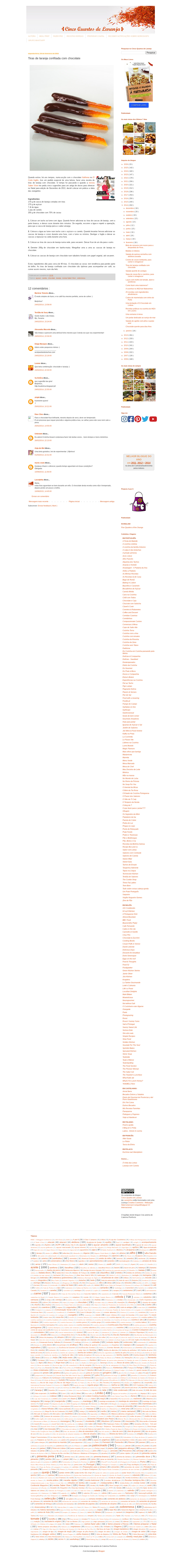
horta (40, 1380)
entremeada (141, 1342)
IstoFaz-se (115, 1385)
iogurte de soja (79, 1385)
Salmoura (45, 1493)
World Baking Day (92, 1539)
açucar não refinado (96, 1247)
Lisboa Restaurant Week (73, 1396)
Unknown (39, 434)
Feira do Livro (91, 1358)
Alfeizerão (76, 1253)
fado (72, 1350)
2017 (126, 195)
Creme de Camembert (61, 1330)
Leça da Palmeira (82, 1390)
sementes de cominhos (89, 1501)
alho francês (150, 1253)
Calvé (94, 1288)
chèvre (45, 1302)
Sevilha (153, 1504)
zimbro (142, 1539)
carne (38, 1293)
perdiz (65, 1451)
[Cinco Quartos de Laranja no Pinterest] (137, 421)
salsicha (87, 1493)
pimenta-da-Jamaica (123, 1457)
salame (111, 1490)
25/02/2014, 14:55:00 (43, 426)
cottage (61, 1315)
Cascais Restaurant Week (131, 1294)
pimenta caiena (149, 1453)
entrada (96, 1342)
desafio (44, 1335)
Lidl (72, 1393)
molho (109, 1416)
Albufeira (119, 1250)
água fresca (51, 1250)
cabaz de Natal (67, 1285)
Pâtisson (78, 1446)
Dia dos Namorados (121, 1335)
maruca (46, 1406)
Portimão (134, 1462)
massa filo (142, 1406)
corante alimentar (110, 1312)
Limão (99, 1393)
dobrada (79, 1337)
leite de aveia (138, 1390)
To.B (136, 1516)
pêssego (140, 1451)
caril (139, 1290)
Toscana (136, 1519)
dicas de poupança (47, 1337)
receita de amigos (115, 1478)
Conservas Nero (37, 1312)
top (64, 1519)
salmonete (34, 1493)
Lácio (92, 1387)
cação (89, 1285)
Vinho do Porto (120, 1534)
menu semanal (128, 1411)
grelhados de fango (111, 1375)
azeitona (54, 1267)
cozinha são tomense (71, 1327)
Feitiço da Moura (106, 1358)
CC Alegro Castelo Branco (102, 1297)
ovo (88, 1436)
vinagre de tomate (121, 1531)
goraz (154, 1373)
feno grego (141, 1358)
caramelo (105, 1290)
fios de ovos (74, 1363)
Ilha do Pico (92, 1382)
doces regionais (81, 1340)
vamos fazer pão (92, 1524)
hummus (72, 1380)
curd (154, 1330)
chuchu (37, 1305)
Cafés (38, 1288)
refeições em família (76, 1483)
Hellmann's (124, 1378)
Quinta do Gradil (115, 1475)
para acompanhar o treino (125, 1440)
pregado (57, 1467)
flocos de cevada (141, 1363)
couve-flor (60, 1317)
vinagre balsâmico (121, 1529)
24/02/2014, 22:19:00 (43, 356)
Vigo (44, 1529)
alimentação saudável (68, 1256)
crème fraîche (107, 1330)
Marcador (104, 1404)
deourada (34, 1335)
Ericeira (37, 1345)
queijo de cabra (101, 1473)
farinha (93, 1350)
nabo (90, 1424)
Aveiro (101, 1264)
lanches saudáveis (148, 1388)
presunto (34, 1469)
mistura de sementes (52, 1416)
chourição (121, 1302)
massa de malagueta (106, 1406)
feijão (55, 1358)
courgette (73, 1315)
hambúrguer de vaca (73, 1378)
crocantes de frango (122, 1330)
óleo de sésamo (90, 1434)
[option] (139, 85)
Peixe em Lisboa (59, 1448)
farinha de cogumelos (104, 1353)
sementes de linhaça (43, 1504)
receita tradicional (92, 1480)
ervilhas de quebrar (90, 1345)
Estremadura (128, 1347)
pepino (111, 1448)
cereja (48, 1300)
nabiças (81, 1424)
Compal (38, 1310)
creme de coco (77, 1330)
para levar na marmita (58, 1442)
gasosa (36, 1373)
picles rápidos (126, 1453)
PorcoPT (105, 1462)
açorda (38, 1245)
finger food (60, 1363)
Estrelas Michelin (113, 1347)
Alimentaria (83, 1256)
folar (57, 1368)
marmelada (147, 1404)
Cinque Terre (68, 1305)
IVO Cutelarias (139, 1385)
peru (95, 1451)
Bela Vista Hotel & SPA (85, 1275)
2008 (126, 352)
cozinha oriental (99, 1325)
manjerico (76, 1401)
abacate (51, 1242)
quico (43, 1475)
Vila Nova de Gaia (103, 1529)
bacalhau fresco (105, 1268)
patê (69, 1446)
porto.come (78, 1464)
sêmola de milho (127, 1504)
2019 (126, 188)
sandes (65, 1496)
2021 (126, 181)
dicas (33, 1337)
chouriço (132, 1302)
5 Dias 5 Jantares (90, 1239)
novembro (130, 212)
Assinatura (64, 1264)
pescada (114, 1451)
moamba (84, 1416)
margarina (124, 1404)
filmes (50, 1363)
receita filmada (148, 1478)
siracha (103, 1507)
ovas (80, 1437)
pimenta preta (46, 1456)
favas (38, 1358)
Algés (114, 1253)
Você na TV (90, 1537)
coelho (149, 1305)
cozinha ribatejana (54, 1327)
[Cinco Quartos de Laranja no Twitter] (145, 421)
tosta (145, 1519)
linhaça (36, 1396)
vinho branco (83, 1534)
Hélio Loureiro (113, 1378)
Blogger (101, 1551)
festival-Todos (63, 1360)
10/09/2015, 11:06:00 (43, 472)
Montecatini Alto (135, 1419)
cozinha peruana (140, 1325)
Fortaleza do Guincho (82, 1368)
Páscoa (131, 1442)
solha (83, 1510)
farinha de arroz (147, 1350)
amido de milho (105, 1258)
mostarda (90, 1421)
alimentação (52, 1256)
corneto (132, 1312)
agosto (129, 222)
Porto (143, 1462)
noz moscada (50, 1429)
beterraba (44, 1278)
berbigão (136, 1275)
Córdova (123, 1312)
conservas (149, 1310)
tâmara (98, 1512)
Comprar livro (138, 105)
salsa (73, 1493)
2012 (126, 339)
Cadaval (146, 1285)
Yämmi (134, 1539)
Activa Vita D (71, 1245)
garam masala (142, 1370)
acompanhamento (149, 1242)
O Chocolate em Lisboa (68, 1429)
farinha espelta (123, 1355)
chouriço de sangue (149, 1302)
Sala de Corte (85, 1490)
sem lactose (81, 1499)
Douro (103, 1340)
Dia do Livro (95, 1335)
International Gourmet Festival (41, 1385)
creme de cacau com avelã (40, 1330)
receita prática (53, 1480)
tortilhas (126, 1519)
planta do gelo (36, 1462)
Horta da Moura (50, 1380)
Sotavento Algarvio (128, 1510)
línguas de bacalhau (120, 1393)
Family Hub (81, 1350)
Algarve (86, 1253)
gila (119, 1373)
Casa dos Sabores (91, 1294)
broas (119, 1283)
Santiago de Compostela (107, 1496)
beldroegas (101, 1275)
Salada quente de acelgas (136, 271)
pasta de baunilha (47, 1446)
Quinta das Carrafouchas (82, 1475)
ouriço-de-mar (70, 1437)
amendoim (73, 1258)
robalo (125, 1485)
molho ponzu (69, 1419)
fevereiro (129, 242)
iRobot (105, 1385)
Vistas (67, 1537)
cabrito (80, 1285)
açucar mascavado (64, 1247)
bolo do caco (124, 1280)
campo (150, 1288)
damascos (105, 1332)
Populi (75, 1462)
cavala (86, 1297)
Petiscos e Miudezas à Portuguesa (85, 1453)
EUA (32, 1350)
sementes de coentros (70, 1501)
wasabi (120, 1537)
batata (142, 1270)
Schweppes (143, 1496)
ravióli (71, 1478)
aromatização (125, 1261)
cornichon (142, 1312)
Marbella (94, 1404)
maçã (102, 1399)
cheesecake (131, 1300)
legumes (95, 1390)
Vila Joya (52, 1529)
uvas (60, 1524)
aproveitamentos (96, 1261)
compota (48, 1310)
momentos (80, 1419)
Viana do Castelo (135, 1526)
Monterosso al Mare (41, 1421)
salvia (96, 1493)
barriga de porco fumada (93, 1270)
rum (138, 1488)
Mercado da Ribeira (149, 1411)
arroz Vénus (52, 1264)
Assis (74, 1264)
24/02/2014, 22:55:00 (43, 389)
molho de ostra (120, 1416)
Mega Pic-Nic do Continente (55, 1411)
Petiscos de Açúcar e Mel (39, 1453)
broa (110, 1283)
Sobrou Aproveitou (48, 1510)
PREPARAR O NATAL (95, 36)
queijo (46, 1472)
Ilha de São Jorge (47, 1382)
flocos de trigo (58, 1365)
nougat (128, 1426)
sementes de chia (50, 1501)
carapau (116, 1290)
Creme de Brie (148, 1327)
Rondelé (53, 1488)
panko (64, 1440)
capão (96, 1290)
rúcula (119, 1488)
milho (140, 1414)
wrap (104, 1539)
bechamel (57, 1275)
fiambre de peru (148, 1360)
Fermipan (41, 1360)
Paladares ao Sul (43, 1440)
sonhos (91, 1510)
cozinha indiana (111, 1322)
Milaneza (104, 1414)
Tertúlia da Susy (41, 313)
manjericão (60, 1401)
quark (36, 1473)
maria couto (40, 463)
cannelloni (67, 1290)
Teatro (41, 1516)
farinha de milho (68, 1355)
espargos (127, 1345)
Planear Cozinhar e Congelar (143, 1459)
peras (42, 1451)
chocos (111, 1302)
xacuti (111, 1539)
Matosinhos (114, 1409)
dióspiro (60, 1337)
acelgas (127, 1242)
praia (145, 1464)
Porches (84, 1462)
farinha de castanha (68, 1353)
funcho (91, 1370)
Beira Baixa (69, 1275)
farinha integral (139, 1355)
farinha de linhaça (136, 1353)
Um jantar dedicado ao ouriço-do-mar (140, 318)
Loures (64, 1399)
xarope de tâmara (122, 1539)
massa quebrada (65, 1409)
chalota (97, 1300)
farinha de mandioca (51, 1355)
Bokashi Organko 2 (69, 1280)
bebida (119, 1273)
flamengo (104, 1363)
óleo (57, 1431)
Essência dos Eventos (87, 1347)
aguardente (84, 1250)
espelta (151, 1345)
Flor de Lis (99, 1365)
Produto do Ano (74, 1469)
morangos (65, 1421)
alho (133, 1252)
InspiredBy (149, 1382)
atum (81, 1264)
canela (44, 278)
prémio (66, 1467)
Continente (72, 1312)
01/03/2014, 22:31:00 (43, 455)
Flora (124, 1365)
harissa (87, 1378)
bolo (93, 1280)
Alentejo (39, 1253)
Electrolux (147, 1340)
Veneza (88, 1526)
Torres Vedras (104, 1519)
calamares (69, 1288)
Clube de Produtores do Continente (114, 1305)
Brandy (76, 1283)
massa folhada (48, 1409)
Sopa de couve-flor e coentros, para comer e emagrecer (140, 275)
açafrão (108, 1242)
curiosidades (39, 1332)
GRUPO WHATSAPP (36, 40)
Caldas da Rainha (82, 1288)
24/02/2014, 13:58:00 (43, 305)
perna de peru (75, 1451)
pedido (147, 1446)
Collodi (104, 1307)
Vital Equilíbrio (78, 1537)
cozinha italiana (141, 1322)
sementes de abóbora (117, 1499)
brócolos (128, 1283)
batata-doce (45, 1272)
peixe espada (76, 1448)
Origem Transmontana (39, 1437)
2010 (126, 345)
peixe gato (88, 1448)
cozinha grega (96, 1322)
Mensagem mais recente (38, 501)
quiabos (151, 1473)
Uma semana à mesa (134, 314)
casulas (66, 1297)
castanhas (147, 1294)
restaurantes (107, 1483)
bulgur (154, 1283)
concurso (99, 1310)
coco (139, 1305)
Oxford (117, 1437)
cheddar (120, 1300)
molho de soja (150, 1416)
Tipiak (118, 1516)
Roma (142, 1485)
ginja (140, 1373)
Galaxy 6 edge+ (120, 1370)
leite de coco (151, 1390)
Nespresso (72, 1426)
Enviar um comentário (40, 496)
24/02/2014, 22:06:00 (43, 336)
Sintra (95, 1507)
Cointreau (94, 1307)
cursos (52, 1332)
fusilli (100, 1370)
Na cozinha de (70, 1424)
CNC (132, 1305)
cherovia (34, 1302)
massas (90, 1408)
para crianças (40, 1442)
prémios (76, 1467)
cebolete (137, 1297)
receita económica (132, 1478)
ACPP (58, 1245)
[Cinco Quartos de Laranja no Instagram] (124, 421)
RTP (111, 1488)
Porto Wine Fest (65, 1464)
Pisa (75, 1459)
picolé (136, 1453)
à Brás (102, 1239)
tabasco (74, 1512)
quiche (34, 1475)
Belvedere (125, 1275)
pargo (89, 1442)
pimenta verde (84, 1457)
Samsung (129, 1493)
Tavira (33, 1516)
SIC (52, 1507)
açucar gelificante (47, 1247)
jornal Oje (51, 1387)
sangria (76, 1496)
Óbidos (127, 1429)
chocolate (51, 278)
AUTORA (32, 36)
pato (86, 1446)
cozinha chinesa (68, 1320)
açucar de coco (142, 1245)
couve (98, 1315)
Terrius (99, 1516)
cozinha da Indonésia (103, 1320)
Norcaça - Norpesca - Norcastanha (109, 1426)
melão (104, 1411)
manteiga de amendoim (128, 1401)
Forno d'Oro (67, 1368)
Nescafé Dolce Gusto (48, 1426)
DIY (70, 1337)
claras (88, 1305)
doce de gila (114, 1337)
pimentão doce (143, 1456)
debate (123, 1332)
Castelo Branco (53, 1297)
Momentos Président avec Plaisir (101, 1419)
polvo (55, 1462)
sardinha (122, 1496)
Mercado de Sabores (41, 1414)
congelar (138, 1310)
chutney (48, 1305)
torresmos (115, 1519)
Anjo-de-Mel (40, 448)
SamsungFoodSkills (145, 1493)
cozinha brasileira (53, 1320)
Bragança (66, 1283)
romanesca (35, 1488)
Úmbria (43, 1524)
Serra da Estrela (142, 1504)
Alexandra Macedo (43, 329)
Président (148, 1467)
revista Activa (125, 1483)
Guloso (36, 1378)
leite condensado (121, 1390)
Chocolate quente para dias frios (138, 327)
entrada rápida (113, 1342)
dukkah (111, 1340)
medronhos (38, 1411)
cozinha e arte (137, 1320)
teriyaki (91, 1516)
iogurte (66, 1385)
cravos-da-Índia (134, 1327)
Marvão (55, 1406)
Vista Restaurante (54, 1537)
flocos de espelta (44, 1365)
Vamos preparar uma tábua (48, 1526)
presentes (115, 1467)
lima (79, 1393)
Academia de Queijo (94, 1242)
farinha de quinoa (85, 1355)
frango (140, 1367)
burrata (37, 1285)
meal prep (125, 1409)
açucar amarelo (101, 1245)
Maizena (150, 1399)
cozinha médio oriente (65, 1325)
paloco (55, 1440)
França (130, 1368)
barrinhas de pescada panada (115, 1270)
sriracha (142, 1510)
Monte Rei (122, 1419)
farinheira (152, 1355)
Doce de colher (100, 1337)
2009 (126, 349)
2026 (126, 164)
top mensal (75, 1519)
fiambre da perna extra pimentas (112, 1360)
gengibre (107, 1373)
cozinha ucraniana (106, 1327)
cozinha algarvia (116, 1317)
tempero (61, 1516)
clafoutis (80, 1305)
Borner (154, 1280)
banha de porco (53, 1270)
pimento (35, 1459)
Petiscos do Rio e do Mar (60, 1453)
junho (128, 229)
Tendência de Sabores (76, 1516)
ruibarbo (130, 1488)
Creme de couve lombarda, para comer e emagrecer (138, 261)
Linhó (44, 1396)
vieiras (36, 1529)
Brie (84, 1283)
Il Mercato (131, 1380)
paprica (106, 1440)
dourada (94, 1340)
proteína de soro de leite (131, 1469)
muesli (36, 1424)
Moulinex (106, 1421)
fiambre (93, 1360)
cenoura (35, 1299)
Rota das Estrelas (78, 1488)
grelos (124, 1375)
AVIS (119, 1264)
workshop (74, 1539)
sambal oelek (117, 1493)
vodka (100, 1537)
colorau (113, 1307)
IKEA (123, 1380)
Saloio (54, 1493)
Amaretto (150, 1256)
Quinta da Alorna (65, 1475)
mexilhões (69, 1414)
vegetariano (76, 1527)
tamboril (119, 1512)
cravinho (120, 1328)
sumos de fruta (44, 1512)
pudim (145, 1469)
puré (154, 1469)
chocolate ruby (99, 1302)
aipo (94, 1250)
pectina (138, 1446)
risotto (102, 1485)
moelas (93, 1416)
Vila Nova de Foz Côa (85, 1529)
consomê (50, 1312)
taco (82, 1512)
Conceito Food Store (84, 1310)
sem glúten (70, 1499)
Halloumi (45, 1378)
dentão (151, 1332)
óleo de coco (117, 1431)
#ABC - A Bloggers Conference (41, 1239)
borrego (37, 1283)
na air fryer (56, 1424)
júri (59, 1387)
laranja (58, 278)
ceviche (70, 1300)
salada (97, 1490)
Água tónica (63, 1250)
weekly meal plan (134, 1536)
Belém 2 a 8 (114, 1275)
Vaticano (64, 1526)
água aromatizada (150, 1247)
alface (55, 1253)
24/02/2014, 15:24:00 (43, 322)
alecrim (153, 1250)
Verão (97, 1526)
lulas (93, 1399)
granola (87, 1375)
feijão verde (68, 1358)
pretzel (45, 1469)
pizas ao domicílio (107, 1459)
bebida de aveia (150, 1273)
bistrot (33, 1280)
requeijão (93, 1483)
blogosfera (42, 1280)
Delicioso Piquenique (137, 1332)
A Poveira (153, 1239)
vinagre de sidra (104, 1531)
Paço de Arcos (140, 1437)
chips (65, 1302)
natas (126, 1424)
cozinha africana (83, 1317)
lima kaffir (88, 1393)
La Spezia (83, 1387)
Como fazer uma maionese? (137, 285)
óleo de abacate (70, 1431)
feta (74, 1360)
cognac (60, 1307)
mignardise (94, 1414)
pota (122, 1464)
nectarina (138, 1424)
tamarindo (109, 1512)
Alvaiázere (139, 1256)
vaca (68, 1524)
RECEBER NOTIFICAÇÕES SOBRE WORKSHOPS (128, 36)
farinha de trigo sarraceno (104, 1355)
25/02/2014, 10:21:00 (43, 406)
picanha (105, 1453)
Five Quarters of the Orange (132, 527)
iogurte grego (93, 1385)
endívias (78, 1342)
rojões (134, 1485)
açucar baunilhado (123, 1245)
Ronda (44, 1488)
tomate (35, 1518)
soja (61, 1510)
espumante (52, 1347)
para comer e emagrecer (147, 1440)
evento (42, 1350)
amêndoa (58, 1258)
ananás (130, 1258)
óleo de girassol (134, 1431)
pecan (128, 1446)
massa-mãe (79, 1409)
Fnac (40, 1368)
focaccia (48, 1368)
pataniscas (60, 1446)
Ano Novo (70, 1261)
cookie (98, 1312)
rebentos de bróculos (97, 1478)
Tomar (151, 1516)
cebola (119, 1296)
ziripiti (37, 397)
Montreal (54, 1421)
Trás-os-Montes (72, 1521)
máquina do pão (58, 1404)
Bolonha (135, 1280)
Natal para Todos (113, 1424)
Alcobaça (143, 1250)
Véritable (107, 1526)
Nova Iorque (152, 1426)
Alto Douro (128, 1256)
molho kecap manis (54, 1419)
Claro (97, 1305)
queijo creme (64, 1473)
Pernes (87, 1451)
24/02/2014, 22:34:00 (43, 370)
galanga (108, 1370)
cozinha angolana (131, 1317)
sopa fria (113, 1510)
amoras (120, 1258)
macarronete (125, 1399)
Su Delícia (39, 378)
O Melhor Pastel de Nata (113, 1429)
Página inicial (74, 501)
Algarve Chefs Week (102, 1253)
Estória (101, 1347)
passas (142, 1442)
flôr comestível (71, 1365)
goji (147, 1373)
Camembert (130, 1288)
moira (101, 1416)
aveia (91, 1264)
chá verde (87, 1300)
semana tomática (96, 1499)
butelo (45, 1285)
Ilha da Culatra (143, 1380)
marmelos (35, 1406)
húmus (90, 1380)
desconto (55, 1335)
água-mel (73, 1250)
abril (128, 236)
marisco (134, 1404)
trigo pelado (86, 1521)
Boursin (57, 1283)
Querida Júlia (140, 1473)
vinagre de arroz (139, 1529)
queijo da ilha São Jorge (83, 1473)
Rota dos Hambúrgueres (97, 1488)
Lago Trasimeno (103, 1387)
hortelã (62, 1380)
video (147, 1526)
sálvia (104, 1493)
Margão (114, 1404)
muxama (46, 1424)
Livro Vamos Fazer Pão (120, 1396)
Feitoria (118, 1358)
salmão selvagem (147, 1490)
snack (112, 1507)
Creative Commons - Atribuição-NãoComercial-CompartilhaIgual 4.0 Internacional (137, 1205)
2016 (126, 198)
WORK (51, 1539)
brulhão (139, 1283)
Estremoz (139, 1347)
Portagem (124, 1462)
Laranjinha (39, 480)
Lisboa (53, 1396)
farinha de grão (120, 1353)
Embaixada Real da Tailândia (49, 1342)
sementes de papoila (86, 1504)
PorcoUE (114, 1462)
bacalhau (69, 1267)
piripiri (66, 1459)
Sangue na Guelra (88, 1496)
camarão (104, 1288)
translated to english (53, 1521)
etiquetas (150, 1347)
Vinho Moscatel (138, 1534)
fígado (33, 1363)
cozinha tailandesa (89, 1327)
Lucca (85, 1399)
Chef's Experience (146, 1300)
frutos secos (58, 1370)
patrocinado (100, 1445)
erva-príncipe (61, 1345)
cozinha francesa (66, 1322)
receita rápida (71, 1480)
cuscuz (80, 1332)
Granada (50, 1375)
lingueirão (133, 1393)
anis (45, 1261)
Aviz (126, 1264)
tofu (143, 1516)
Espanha (115, 1345)
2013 (126, 335)
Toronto (93, 1519)
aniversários (56, 1261)
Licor (64, 1393)
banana (153, 1268)
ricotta (93, 1485)
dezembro (130, 208)
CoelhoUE (34, 1307)
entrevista (152, 1342)
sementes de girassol (147, 1501)
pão (85, 1440)
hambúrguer (56, 1378)
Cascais (115, 1294)
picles (113, 1453)
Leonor (38, 363)
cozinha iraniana (126, 1322)
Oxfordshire (127, 1437)
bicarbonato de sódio (110, 1278)
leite (105, 1390)
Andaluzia (152, 1258)
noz (36, 1429)
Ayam (133, 1264)
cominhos (152, 1307)
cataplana (76, 1297)
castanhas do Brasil (38, 1297)
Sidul (79, 1507)
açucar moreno (80, 1247)
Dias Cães (39, 414)
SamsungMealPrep (37, 1496)
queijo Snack (127, 1473)
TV (145, 1521)
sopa (99, 1509)
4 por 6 (76, 1240)
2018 (126, 192)
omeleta (131, 1434)
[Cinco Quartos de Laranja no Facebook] (131, 421)
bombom (145, 1280)
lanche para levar (131, 1387)
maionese (138, 1399)
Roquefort (64, 1488)
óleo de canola (104, 1431)
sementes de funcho (128, 1501)
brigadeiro (92, 1283)
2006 (126, 359)
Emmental (67, 1342)
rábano (147, 1475)
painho (151, 1437)
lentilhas (53, 1393)
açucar (38, 278)
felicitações (129, 1358)
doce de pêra (57, 1340)
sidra (72, 1507)
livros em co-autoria (149, 1396)
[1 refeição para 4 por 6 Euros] (139, 502)
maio (128, 232)
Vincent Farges (68, 1534)
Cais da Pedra (48, 1288)
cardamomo (128, 1290)
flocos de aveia (123, 1363)
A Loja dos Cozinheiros (117, 1239)
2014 (126, 205)
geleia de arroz (77, 1373)
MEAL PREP (44, 36)
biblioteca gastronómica (63, 1278)
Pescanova (127, 1451)
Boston (48, 1283)
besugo (34, 1278)
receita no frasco (37, 1480)
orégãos (140, 1434)
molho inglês (39, 1419)
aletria (48, 1253)
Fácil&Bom (63, 1350)
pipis (58, 1459)
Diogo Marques (41, 344)
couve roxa (48, 1317)
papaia (96, 1440)
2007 (126, 356)
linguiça (144, 1393)
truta (118, 1521)
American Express (89, 1258)
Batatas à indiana (133, 251)
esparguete (140, 1345)
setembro (130, 218)
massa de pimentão (125, 1406)
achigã (135, 1242)
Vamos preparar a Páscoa (118, 1524)
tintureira (109, 1516)
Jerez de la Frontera (38, 1387)
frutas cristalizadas (41, 1370)
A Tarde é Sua (39, 1242)
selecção (50, 1498)
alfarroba (66, 1253)
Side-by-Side (62, 1507)
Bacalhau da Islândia (88, 1268)
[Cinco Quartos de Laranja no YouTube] (153, 421)
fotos (108, 1368)
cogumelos (71, 1307)
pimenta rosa (69, 1457)
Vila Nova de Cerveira (67, 1529)
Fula (82, 1370)
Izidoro (151, 1385)
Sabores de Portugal (56, 1490)
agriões (135, 1247)
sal (75, 1490)
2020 (126, 185)
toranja (84, 1519)
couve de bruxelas (128, 1315)
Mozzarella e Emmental (148, 1421)
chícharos (55, 1302)
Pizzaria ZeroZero (123, 1459)
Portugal (90, 1464)
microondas (82, 1414)
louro (73, 1398)
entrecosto (128, 1342)
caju (59, 1288)
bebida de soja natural (42, 1275)
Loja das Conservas (41, 1399)
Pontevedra (66, 1462)
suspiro (65, 1512)
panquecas (74, 1440)
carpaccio (54, 1294)
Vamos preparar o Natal (145, 1524)
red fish (61, 1483)
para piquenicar (77, 1442)
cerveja (59, 1300)
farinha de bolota (52, 1353)
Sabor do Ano (148, 1488)
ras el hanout (61, 1478)
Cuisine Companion (141, 1330)
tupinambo (136, 1521)
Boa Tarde (55, 1280)
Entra (87, 1342)
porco (93, 1462)
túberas (126, 1521)
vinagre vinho (49, 1534)
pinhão (49, 1459)
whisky (42, 1539)
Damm (115, 1332)
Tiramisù (128, 1516)
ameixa (45, 1258)
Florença (143, 1365)
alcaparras (130, 1250)
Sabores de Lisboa (38, 1490)
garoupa (153, 1370)
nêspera (62, 1426)
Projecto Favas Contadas (110, 1469)
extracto (52, 1350)
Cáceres (128, 1285)
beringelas (147, 1275)
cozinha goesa (81, 1322)
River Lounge (114, 1485)
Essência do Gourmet (67, 1347)
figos (41, 1363)
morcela (79, 1421)
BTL (147, 1283)
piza (94, 1459)
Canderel (43, 1290)
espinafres (36, 1347)
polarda (47, 1462)
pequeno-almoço (127, 1448)
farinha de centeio (85, 1353)
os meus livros (56, 1437)
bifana (126, 1278)
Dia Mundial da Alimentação (144, 1335)
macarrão (114, 1399)
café (154, 1285)
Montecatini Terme (150, 1419)
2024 (126, 171)
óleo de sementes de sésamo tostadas (66, 1434)
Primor (53, 1469)
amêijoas (34, 1258)
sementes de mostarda (65, 1504)
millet (147, 1414)
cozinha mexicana (83, 1325)
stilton (151, 1510)
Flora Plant (133, 1365)
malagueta (35, 1401)
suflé (32, 1512)
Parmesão (119, 1442)
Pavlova (120, 1446)
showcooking (40, 1507)
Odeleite (144, 1429)
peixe (43, 1448)
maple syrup (44, 1404)
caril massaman (151, 1290)
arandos (111, 1261)
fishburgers (93, 1363)
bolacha (82, 1280)
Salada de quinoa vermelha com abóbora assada (138, 255)
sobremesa (81, 278)
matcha (104, 1409)
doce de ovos (44, 1340)
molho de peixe (135, 1416)
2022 (126, 178)
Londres (55, 1399)
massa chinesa (90, 1406)
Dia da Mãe (82, 1335)
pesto (151, 1451)
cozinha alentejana (99, 1317)
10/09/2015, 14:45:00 (43, 491)
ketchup (66, 1387)
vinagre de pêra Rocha (85, 1531)
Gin (125, 1373)
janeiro (129, 331)
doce (88, 1337)
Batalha (132, 1270)
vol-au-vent (111, 1537)
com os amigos (127, 1307)
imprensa (116, 1382)
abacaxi (63, 1242)
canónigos (78, 1290)
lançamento (116, 1387)
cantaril (88, 1290)
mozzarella (130, 1421)
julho (128, 225)
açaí (118, 1242)
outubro (129, 215)
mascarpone (65, 1406)
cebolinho (147, 1297)
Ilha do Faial (79, 1382)
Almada (93, 1256)
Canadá (34, 1290)
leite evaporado (41, 1393)
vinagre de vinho (139, 1532)
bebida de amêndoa (134, 1273)
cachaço (137, 1285)
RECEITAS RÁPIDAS (75, 36)
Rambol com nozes (45, 1478)
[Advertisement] (71, 537)
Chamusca (110, 1300)
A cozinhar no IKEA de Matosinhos (139, 289)
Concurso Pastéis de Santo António (118, 1310)
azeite (35, 1267)
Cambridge (118, 1288)
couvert (72, 1317)
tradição (37, 1521)
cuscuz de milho (93, 1332)
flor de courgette (86, 1365)
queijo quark (114, 1473)
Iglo (97, 1380)
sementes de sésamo (108, 1504)
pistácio (83, 1459)
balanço (142, 1268)
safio (69, 1490)
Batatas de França (79, 1273)
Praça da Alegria (133, 1464)
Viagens (118, 1526)
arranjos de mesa (149, 1261)
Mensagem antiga (107, 501)
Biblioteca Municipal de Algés (88, 1278)
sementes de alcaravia (138, 1499)
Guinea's (153, 1375)
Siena (87, 1507)
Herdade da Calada (138, 1378)
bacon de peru (129, 1268)
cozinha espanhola (50, 1322)
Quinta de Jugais (101, 1475)
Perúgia (105, 1451)
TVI (152, 1521)
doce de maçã (127, 1337)
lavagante (62, 1390)
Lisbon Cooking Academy (96, 1396)
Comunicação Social (63, 1310)
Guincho (144, 1375)
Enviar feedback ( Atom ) (47, 506)
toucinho (153, 1519)
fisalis (84, 1363)
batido (93, 1273)
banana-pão (39, 1270)
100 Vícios (59, 1239)
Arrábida (136, 1261)
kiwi (74, 1387)
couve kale (143, 1315)
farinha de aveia (36, 1353)
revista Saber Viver (69, 278)
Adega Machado (113, 1247)
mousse (117, 1421)
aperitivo (82, 1261)
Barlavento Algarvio (72, 1270)
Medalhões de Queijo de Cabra (145, 1409)
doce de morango (141, 1337)
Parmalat (106, 1442)
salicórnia (120, 1490)
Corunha (43, 1315)
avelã (109, 1264)
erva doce (47, 1345)
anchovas (142, 1258)
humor (82, 1380)
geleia (67, 1373)
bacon (117, 1268)
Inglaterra (137, 1382)
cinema (58, 1305)
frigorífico (153, 1368)
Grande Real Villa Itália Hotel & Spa (68, 1375)
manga (47, 1401)
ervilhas (74, 1345)
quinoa (51, 1475)
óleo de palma (45, 1434)
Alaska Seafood (107, 1250)
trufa (110, 1521)
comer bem (142, 1307)
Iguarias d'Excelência (110, 1380)
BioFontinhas (137, 1278)
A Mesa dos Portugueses (138, 1239)
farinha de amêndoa (129, 1350)
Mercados (56, 1414)
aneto (36, 1261)
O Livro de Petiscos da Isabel (90, 1429)
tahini (90, 1512)
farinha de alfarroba (111, 1350)
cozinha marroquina (47, 1325)
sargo (132, 1496)
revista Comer (140, 1483)
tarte (150, 1512)
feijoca (80, 1358)
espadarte (105, 1345)
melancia (92, 1411)
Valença (78, 1524)
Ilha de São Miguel (64, 1382)
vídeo (154, 1526)
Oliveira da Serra (116, 1434)
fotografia (98, 1368)
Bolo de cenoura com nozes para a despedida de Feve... (139, 246)
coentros (46, 1307)
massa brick (78, 1406)
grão (97, 1375)
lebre (71, 1390)
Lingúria (153, 1393)
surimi (57, 1512)
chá (77, 1300)
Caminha (141, 1288)
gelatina (56, 1373)
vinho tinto (152, 1534)
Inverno (57, 1385)
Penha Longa (100, 1448)
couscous (88, 1315)
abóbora (75, 1242)
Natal (100, 1424)
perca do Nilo (54, 1451)
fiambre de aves (133, 1360)
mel (71, 1411)
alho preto (41, 1256)
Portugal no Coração (109, 1464)
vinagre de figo (48, 1531)
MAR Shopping (72, 1404)
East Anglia (121, 1340)
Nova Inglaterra (139, 1426)
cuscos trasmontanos (65, 1332)
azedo (142, 1264)
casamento (105, 1294)
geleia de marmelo (92, 1373)
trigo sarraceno (99, 1521)
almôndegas (104, 1256)
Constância (60, 1312)
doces (68, 1340)
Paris (97, 1442)
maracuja (84, 1404)
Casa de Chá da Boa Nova (71, 1294)
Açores (48, 1245)
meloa (114, 1411)
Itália (127, 1385)
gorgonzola (39, 1375)
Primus (62, 1469)
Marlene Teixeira (42, 293)
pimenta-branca (101, 1456)
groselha (134, 1375)
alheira (122, 1253)
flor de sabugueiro (112, 1365)
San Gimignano (53, 1496)
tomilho (52, 1519)
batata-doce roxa (62, 1273)
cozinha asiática (147, 1317)
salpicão (64, 1493)
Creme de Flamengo (92, 1330)
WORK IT (62, 1539)
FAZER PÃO (58, 36)
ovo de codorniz (105, 1437)
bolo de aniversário (109, 1280)
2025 (126, 168)
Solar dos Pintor (72, 1510)
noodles (90, 1426)
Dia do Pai (106, 1335)
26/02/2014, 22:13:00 (43, 440)
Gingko (132, 1373)
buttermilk (54, 1285)
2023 (126, 175)
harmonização (100, 1378)
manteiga (87, 1401)
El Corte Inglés (134, 1340)
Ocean (135, 1429)
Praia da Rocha (45, 1467)
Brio (101, 1283)
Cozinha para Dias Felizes (118, 1325)
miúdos (66, 1416)
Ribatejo (82, 1485)
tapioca (141, 1512)
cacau (97, 1285)
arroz (38, 1264)
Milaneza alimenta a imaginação (122, 1414)
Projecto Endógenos (90, 1469)
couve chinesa (111, 1315)
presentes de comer (132, 1467)
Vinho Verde (40, 1537)
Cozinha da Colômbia (84, 1320)
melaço (82, 1411)
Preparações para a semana (95, 1467)
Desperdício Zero (68, 1335)
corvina (52, 1315)
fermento (152, 1357)
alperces (116, 1256)
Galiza (131, 1370)
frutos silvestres (71, 1370)
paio (32, 1440)
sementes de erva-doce (110, 1501)
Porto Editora (51, 1464)
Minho (154, 1414)
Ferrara (52, 1360)
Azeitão (151, 1264)
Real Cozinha (82, 1478)
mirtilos (37, 1416)
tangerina (130, 1512)
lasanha (52, 1390)
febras (47, 1358)
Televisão (51, 1516)
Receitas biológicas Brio (135, 1480)
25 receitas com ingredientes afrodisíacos (137, 293)
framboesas (118, 1368)
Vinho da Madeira (102, 1534)
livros (133, 1396)
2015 (126, 202)
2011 (126, 342)
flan (112, 1363)
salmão (131, 1490)
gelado (46, 1373)
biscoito (148, 1278)
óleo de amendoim (86, 1431)
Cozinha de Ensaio (121, 1320)
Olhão (103, 1434)
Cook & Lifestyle (86, 1312)
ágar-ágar (125, 1247)
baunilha (105, 1272)
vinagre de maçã (65, 1532)
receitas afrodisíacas (113, 1480)
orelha (151, 1434)
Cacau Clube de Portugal (113, 1285)
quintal (126, 1475)
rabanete (136, 1475)
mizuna (75, 1416)
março (128, 239)
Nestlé (81, 1426)
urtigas (51, 1524)
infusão (127, 1382)
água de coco (39, 1250)
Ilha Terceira (104, 1382)
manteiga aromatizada (107, 1401)
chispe (72, 1302)
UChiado (34, 1524)
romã (149, 1485)
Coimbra (85, 1307)
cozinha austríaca (37, 1320)
